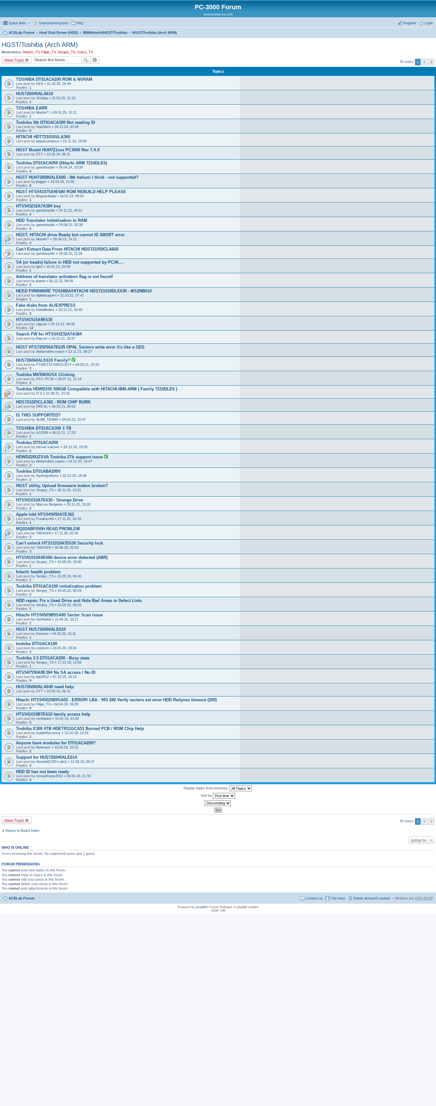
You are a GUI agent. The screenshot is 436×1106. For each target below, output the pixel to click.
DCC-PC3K (45, 379)
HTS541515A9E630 (34, 319)
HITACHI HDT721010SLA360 (43, 136)
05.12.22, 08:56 (61, 281)
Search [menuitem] (430, 33)
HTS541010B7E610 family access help (53, 714)
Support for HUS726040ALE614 (46, 757)
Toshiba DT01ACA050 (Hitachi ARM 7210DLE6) (61, 163)
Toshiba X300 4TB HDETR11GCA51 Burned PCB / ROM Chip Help (80, 728)
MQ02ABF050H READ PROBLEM (48, 528)
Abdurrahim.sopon (50, 351)
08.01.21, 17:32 (64, 432)
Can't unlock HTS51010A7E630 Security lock (59, 543)
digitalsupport (46, 295)
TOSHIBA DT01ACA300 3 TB (43, 428)
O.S (39, 393)
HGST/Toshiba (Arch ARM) (154, 32)
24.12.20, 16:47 (80, 461)
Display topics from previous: (206, 788)
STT (39, 154)
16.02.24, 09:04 (72, 196)
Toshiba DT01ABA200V (38, 471)
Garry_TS (85, 52)
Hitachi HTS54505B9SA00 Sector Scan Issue (59, 615)
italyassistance (47, 141)
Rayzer (42, 338)
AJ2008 (42, 432)
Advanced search (95, 60)
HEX (39, 84)
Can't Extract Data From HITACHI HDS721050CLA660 (67, 249)
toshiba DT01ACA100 (36, 643)
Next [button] (431, 62)
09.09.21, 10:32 (87, 364)
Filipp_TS (48, 52)
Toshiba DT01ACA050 (37, 442)
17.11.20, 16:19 (69, 519)
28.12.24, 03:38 (67, 127)
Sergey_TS (66, 52)
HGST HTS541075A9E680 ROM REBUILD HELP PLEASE (71, 191)
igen (39, 266)
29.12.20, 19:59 (75, 447)
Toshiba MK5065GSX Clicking (45, 374)
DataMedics (45, 310)
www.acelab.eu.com (218, 14)
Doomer (42, 634)
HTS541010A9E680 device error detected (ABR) (62, 557)
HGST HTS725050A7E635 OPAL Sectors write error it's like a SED (80, 347)
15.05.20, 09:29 (69, 590)
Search (86, 60)
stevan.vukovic (48, 447)
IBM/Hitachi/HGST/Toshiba (105, 32)
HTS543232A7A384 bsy (38, 206)
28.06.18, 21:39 (79, 776)
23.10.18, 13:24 (76, 733)
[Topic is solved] (73, 360)
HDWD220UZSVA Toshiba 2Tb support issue (60, 457)
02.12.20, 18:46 (74, 476)
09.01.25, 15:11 (65, 112)
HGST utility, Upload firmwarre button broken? (62, 485)
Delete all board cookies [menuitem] (371, 898)
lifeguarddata (46, 196)
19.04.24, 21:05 (62, 182)
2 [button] (424, 62)
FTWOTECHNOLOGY (53, 364)
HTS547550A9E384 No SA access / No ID (55, 672)
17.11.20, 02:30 (66, 533)
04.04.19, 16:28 (66, 704)
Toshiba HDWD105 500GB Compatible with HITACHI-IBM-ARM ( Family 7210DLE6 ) (96, 389)
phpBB (201, 907)
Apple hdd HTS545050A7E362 (45, 514)
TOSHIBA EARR (31, 108)
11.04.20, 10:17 (67, 619)
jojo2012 (42, 677)
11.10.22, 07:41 (72, 295)
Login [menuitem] (429, 23)
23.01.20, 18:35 (65, 648)
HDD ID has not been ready (42, 771)
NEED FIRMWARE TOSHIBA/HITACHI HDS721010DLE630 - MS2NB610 (84, 291)
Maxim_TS (31, 52)
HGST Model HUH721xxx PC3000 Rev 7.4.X (58, 149)
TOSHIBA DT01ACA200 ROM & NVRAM (54, 79)
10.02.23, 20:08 (58, 266)
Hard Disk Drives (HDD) (58, 32)
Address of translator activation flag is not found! (64, 276)
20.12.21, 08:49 (63, 324)
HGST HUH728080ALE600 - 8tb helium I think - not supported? (77, 177)
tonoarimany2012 (49, 776)
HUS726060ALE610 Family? (43, 360)
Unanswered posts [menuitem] (53, 23)
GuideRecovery (48, 733)
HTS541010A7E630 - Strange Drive (49, 500)
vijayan (41, 324)
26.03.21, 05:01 (64, 406)
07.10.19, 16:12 (65, 677)
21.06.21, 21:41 (58, 393)
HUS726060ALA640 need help (45, 686)
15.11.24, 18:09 (74, 141)
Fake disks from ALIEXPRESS (46, 305)
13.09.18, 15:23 (66, 747)
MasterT (42, 112)
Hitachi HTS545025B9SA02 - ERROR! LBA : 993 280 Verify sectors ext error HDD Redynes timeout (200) (116, 699)
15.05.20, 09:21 (69, 605)
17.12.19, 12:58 (69, 662)
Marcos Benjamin (49, 504)
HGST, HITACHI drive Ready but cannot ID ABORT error (70, 234)
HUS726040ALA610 (34, 93)
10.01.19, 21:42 (67, 718)
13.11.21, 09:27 (80, 351)
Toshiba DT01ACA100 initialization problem (59, 586)
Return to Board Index (22, 830)
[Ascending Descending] (218, 803)
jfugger (41, 182)
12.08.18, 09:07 (82, 762)
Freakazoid (45, 519)
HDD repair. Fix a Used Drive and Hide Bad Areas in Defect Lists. (79, 600)
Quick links (17, 23)
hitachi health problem (38, 571)
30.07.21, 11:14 (69, 379)
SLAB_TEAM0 (47, 419)
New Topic (14, 60)
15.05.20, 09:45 (69, 576)
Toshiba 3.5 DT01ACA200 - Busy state (52, 658)
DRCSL (42, 406)
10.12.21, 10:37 (63, 338)
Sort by (207, 795)
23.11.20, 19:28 (78, 504)
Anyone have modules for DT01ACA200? (56, 743)
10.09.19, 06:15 (59, 691)
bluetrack (43, 747)
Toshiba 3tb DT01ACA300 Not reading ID (55, 122)
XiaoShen (43, 127)
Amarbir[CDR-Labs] (51, 762)
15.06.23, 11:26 (70, 253)
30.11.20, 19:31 (69, 490)
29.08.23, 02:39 (71, 225)
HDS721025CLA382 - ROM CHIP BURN (53, 402)
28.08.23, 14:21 (65, 239)
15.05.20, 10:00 (69, 562)
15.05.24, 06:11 (58, 154)
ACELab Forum (21, 32)
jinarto (40, 281)
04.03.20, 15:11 (64, 634)
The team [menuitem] (338, 898)
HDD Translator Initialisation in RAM (51, 220)
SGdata (42, 98)
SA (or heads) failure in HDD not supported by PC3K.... (70, 262)
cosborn (42, 648)
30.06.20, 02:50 (67, 547)
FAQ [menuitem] (79, 23)
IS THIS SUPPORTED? (38, 415)
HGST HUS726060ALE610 (41, 629)
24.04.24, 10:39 (71, 167)
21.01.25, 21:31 (64, 98)
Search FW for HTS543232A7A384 (49, 334)
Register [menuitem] (410, 23)
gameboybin (45, 167)
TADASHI (43, 533)
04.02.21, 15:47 (74, 419)
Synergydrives (47, 476)
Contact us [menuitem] (314, 898)
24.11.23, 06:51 (70, 210)
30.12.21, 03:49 (70, 310)
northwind (43, 619)
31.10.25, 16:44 (59, 84)
